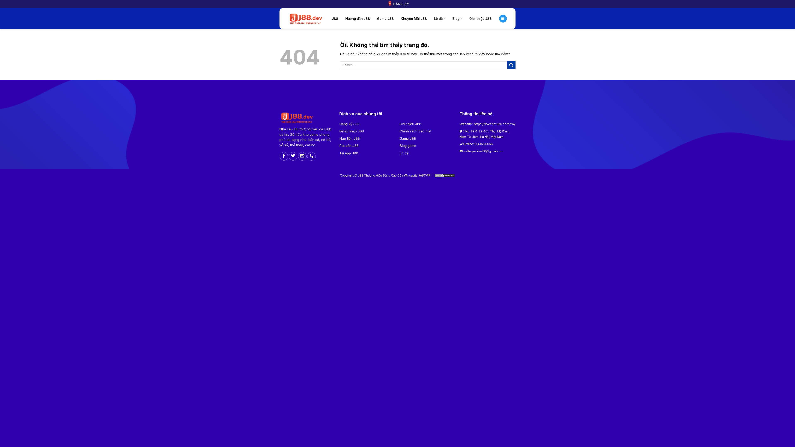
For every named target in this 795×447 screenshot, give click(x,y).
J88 (335, 19)
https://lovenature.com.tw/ (494, 124)
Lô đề (438, 19)
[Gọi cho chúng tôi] (311, 156)
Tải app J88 (348, 153)
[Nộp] (511, 65)
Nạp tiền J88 (349, 138)
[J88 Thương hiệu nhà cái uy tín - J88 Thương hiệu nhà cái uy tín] (305, 19)
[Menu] (503, 19)
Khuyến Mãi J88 (414, 19)
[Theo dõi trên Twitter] (293, 156)
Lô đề (404, 153)
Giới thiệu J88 (480, 19)
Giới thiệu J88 (410, 124)
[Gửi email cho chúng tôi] (302, 156)
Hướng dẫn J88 (357, 19)
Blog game (408, 146)
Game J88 (385, 19)
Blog (456, 19)
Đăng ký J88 (349, 124)
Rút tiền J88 (349, 146)
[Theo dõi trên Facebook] (284, 156)
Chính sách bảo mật (415, 131)
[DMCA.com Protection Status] (444, 175)
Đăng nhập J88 (351, 131)
